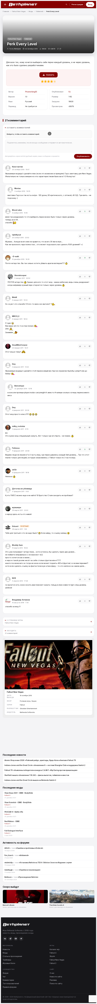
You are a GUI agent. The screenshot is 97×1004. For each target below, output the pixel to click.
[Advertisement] (48, 734)
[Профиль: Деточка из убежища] (8, 490)
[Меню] (5, 4)
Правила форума (9, 987)
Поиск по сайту (56, 983)
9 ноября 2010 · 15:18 (19, 213)
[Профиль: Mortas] (10, 189)
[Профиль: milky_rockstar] (8, 427)
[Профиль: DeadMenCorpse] (8, 346)
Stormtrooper (20, 275)
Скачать (50, 75)
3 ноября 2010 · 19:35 (22, 191)
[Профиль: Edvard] (8, 527)
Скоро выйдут (11, 887)
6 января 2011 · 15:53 (19, 300)
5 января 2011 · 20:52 (22, 278)
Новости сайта (56, 977)
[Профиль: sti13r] (8, 471)
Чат (4, 977)
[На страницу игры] (48, 663)
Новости (6, 949)
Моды (5, 953)
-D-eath (15, 256)
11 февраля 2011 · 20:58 (20, 451)
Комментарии (8, 980)
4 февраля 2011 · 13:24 (20, 367)
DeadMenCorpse (19, 345)
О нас (52, 973)
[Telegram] (10, 939)
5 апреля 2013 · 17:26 (20, 581)
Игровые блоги (9, 963)
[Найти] (66, 4)
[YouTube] (16, 939)
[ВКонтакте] (5, 939)
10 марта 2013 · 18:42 (20, 548)
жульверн (16, 507)
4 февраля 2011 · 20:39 (20, 410)
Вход (90, 4)
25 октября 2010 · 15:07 (20, 169)
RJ (70, 92)
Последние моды (13, 787)
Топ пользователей (11, 983)
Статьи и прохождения (12, 956)
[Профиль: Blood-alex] (8, 211)
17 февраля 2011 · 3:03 (20, 491)
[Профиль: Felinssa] (8, 449)
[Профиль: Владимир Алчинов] (8, 601)
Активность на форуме (16, 842)
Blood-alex (17, 210)
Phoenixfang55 (31, 92)
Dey (14, 364)
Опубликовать (83, 156)
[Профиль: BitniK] (8, 298)
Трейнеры (7, 960)
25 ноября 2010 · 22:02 (20, 237)
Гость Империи (15, 49)
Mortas (17, 188)
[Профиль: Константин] (8, 168)
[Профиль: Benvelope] (10, 387)
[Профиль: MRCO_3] (8, 317)
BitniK (14, 297)
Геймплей (27, 39)
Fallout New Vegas (14, 39)
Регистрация (77, 4)
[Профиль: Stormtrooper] (10, 276)
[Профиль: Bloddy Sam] (8, 546)
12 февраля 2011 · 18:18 (20, 472)
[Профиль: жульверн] (8, 508)
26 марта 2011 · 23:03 (20, 510)
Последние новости (14, 755)
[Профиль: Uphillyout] (8, 236)
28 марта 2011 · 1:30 (19, 529)
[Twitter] (21, 939)
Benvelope (19, 386)
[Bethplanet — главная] (23, 4)
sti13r (14, 470)
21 (60, 49)
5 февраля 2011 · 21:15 (20, 429)
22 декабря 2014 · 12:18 (23, 389)
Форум (5, 973)
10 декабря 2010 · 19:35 (20, 259)
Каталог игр (55, 949)
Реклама (53, 980)
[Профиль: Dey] (8, 365)
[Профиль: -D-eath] (8, 257)
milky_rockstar (18, 426)
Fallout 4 (53, 953)
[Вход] (49, 133)
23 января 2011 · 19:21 (20, 348)
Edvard (15, 526)
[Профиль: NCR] (8, 579)
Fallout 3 (53, 963)
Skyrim (52, 956)
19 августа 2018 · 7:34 (20, 602)
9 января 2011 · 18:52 (19, 319)
